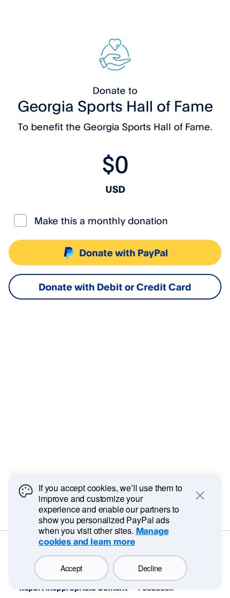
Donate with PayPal (123, 252)
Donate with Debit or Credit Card (115, 287)
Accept (71, 568)
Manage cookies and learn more (104, 536)
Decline (150, 568)
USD (115, 189)
